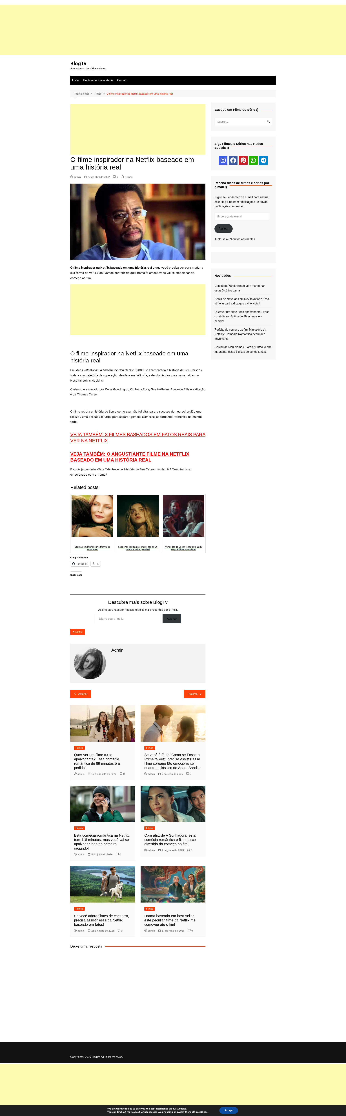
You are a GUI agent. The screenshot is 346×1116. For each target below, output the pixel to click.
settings (203, 1112)
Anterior (82, 693)
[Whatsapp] (253, 160)
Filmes (128, 176)
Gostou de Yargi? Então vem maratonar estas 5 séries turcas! (239, 288)
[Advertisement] (108, 30)
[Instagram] (223, 160)
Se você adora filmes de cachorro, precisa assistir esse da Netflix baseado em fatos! (101, 920)
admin (77, 176)
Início (75, 80)
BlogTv (78, 63)
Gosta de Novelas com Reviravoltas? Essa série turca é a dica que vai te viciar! (241, 301)
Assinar (172, 618)
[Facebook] (233, 160)
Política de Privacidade (98, 80)
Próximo (193, 693)
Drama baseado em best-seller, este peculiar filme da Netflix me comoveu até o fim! (170, 920)
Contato (122, 80)
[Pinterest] (243, 160)
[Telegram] (263, 160)
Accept (229, 1110)
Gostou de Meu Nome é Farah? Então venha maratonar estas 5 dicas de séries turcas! (243, 349)
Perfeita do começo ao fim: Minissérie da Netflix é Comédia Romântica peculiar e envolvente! (240, 334)
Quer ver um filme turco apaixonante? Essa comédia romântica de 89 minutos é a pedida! (241, 316)
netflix (78, 631)
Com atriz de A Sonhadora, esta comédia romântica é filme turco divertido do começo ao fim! (170, 839)
